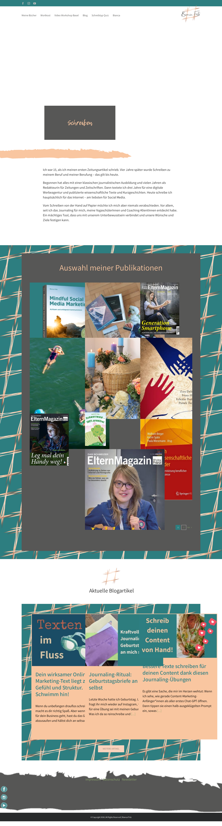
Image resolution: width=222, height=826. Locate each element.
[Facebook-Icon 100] (4, 787)
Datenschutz (111, 779)
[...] (133, 714)
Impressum (93, 779)
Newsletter (129, 779)
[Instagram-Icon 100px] (4, 795)
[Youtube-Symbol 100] (4, 802)
